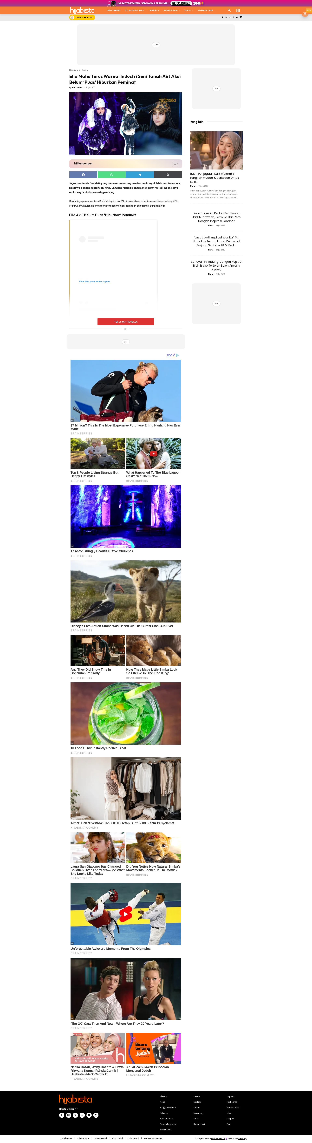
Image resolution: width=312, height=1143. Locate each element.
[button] (229, 10)
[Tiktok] (233, 18)
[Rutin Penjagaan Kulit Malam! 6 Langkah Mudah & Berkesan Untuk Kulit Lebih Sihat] (216, 150)
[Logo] (82, 10)
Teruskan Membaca (125, 321)
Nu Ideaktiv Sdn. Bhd (218, 1139)
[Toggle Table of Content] (173, 164)
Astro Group (242, 1139)
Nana (192, 186)
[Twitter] (230, 18)
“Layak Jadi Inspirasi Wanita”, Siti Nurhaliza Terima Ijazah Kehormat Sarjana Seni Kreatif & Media (216, 241)
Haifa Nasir (77, 87)
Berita (85, 70)
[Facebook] (222, 18)
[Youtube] (237, 18)
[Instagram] (226, 18)
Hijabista (73, 70)
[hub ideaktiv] (238, 9)
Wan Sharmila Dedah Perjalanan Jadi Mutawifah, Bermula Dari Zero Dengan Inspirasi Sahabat (216, 217)
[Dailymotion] (241, 18)
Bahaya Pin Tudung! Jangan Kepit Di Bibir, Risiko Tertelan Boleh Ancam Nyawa (216, 265)
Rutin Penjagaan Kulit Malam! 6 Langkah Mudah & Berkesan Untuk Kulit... (214, 178)
